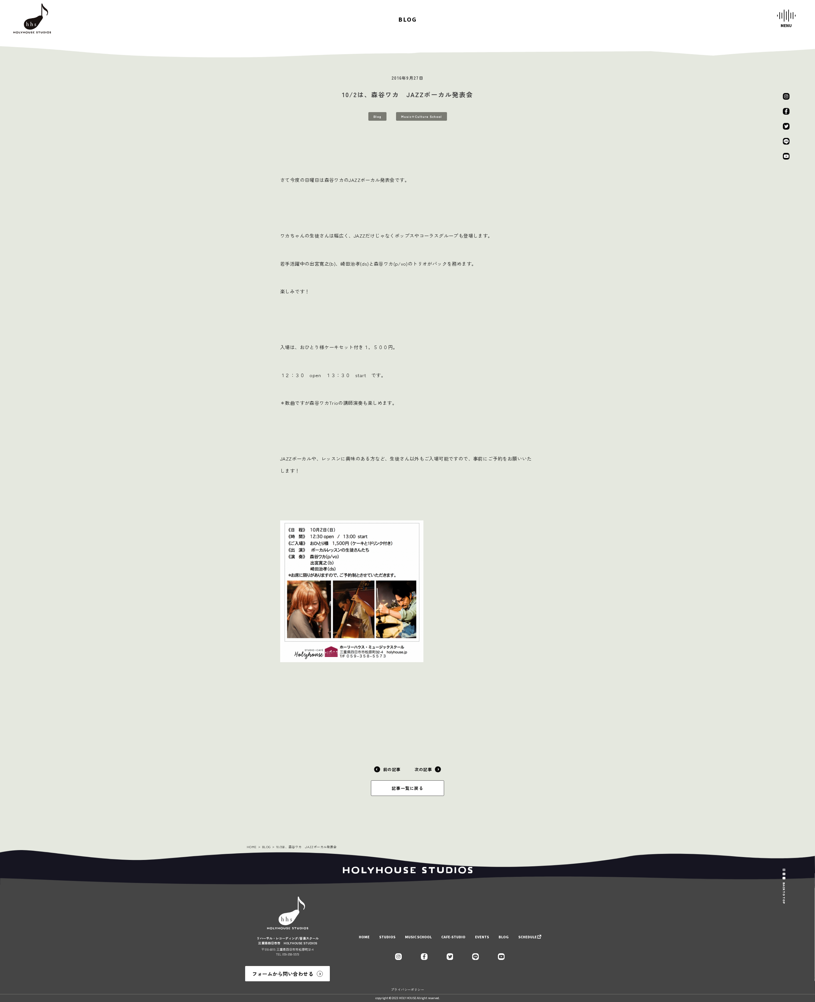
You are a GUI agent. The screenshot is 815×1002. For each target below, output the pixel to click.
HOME (252, 846)
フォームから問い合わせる (282, 973)
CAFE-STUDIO (453, 937)
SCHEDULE (527, 937)
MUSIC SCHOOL (418, 937)
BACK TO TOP (784, 893)
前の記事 (391, 769)
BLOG (266, 846)
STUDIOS (387, 937)
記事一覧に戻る (407, 788)
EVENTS (482, 937)
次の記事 (423, 769)
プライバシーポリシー (407, 989)
